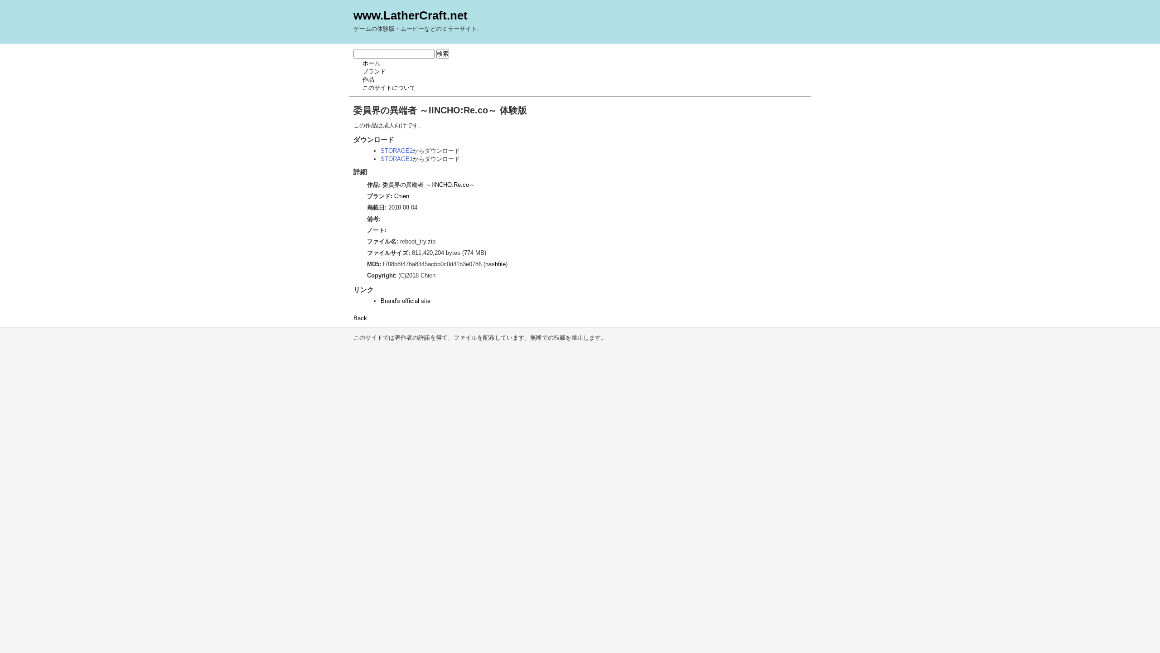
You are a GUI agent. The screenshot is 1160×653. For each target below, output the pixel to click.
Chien (401, 196)
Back (360, 318)
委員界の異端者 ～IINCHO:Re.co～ (428, 184)
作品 (368, 79)
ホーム (371, 63)
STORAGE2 (397, 150)
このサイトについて (389, 87)
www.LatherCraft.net (410, 15)
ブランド (374, 71)
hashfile (495, 264)
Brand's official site (405, 300)
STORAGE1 (397, 159)
